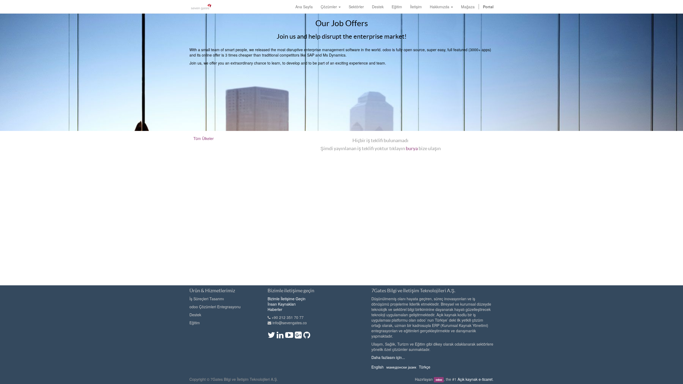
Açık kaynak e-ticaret (475, 379)
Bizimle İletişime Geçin (286, 298)
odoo (439, 380)
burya (412, 148)
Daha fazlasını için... (388, 357)
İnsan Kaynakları (282, 304)
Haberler (275, 309)
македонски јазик (401, 367)
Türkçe (424, 367)
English (377, 367)
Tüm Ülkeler (203, 138)
